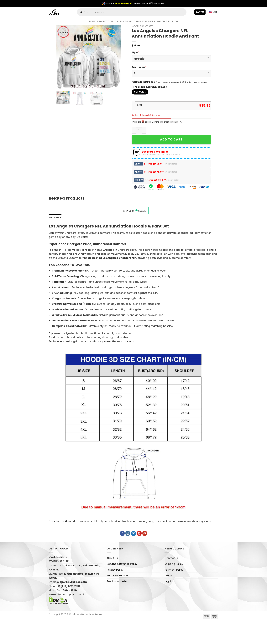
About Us (112, 558)
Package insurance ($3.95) (150, 87)
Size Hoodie (139, 67)
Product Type (105, 21)
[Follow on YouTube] (144, 533)
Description (55, 217)
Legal (168, 581)
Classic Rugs (124, 21)
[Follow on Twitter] (133, 533)
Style (135, 52)
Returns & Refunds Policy (122, 564)
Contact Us (163, 21)
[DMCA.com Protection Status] (58, 600)
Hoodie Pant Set (142, 26)
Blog (175, 21)
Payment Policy (174, 569)
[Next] (115, 57)
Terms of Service (117, 575)
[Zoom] (60, 86)
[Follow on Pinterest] (139, 533)
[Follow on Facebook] (122, 533)
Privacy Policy (115, 569)
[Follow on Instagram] (127, 533)
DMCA (168, 575)
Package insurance (143, 82)
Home (92, 21)
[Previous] (60, 57)
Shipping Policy (174, 564)
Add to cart (171, 139)
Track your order (144, 21)
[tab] (55, 217)
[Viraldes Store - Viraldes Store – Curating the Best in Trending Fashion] (57, 12)
